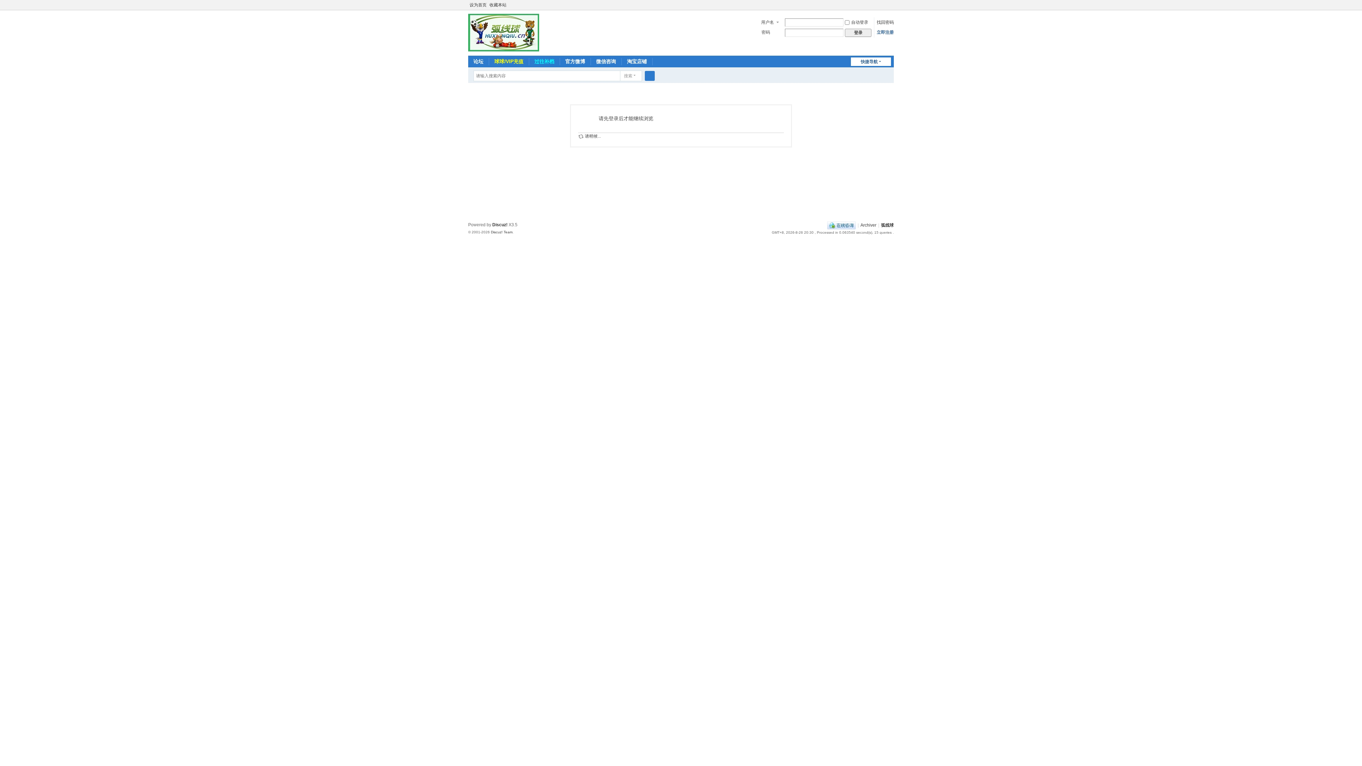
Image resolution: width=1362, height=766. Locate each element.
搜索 (628, 75)
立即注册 (885, 32)
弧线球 (887, 225)
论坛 (478, 61)
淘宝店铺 (637, 61)
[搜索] (650, 76)
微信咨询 (606, 61)
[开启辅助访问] (892, 5)
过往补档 (544, 61)
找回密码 (885, 22)
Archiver (868, 225)
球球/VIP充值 (509, 61)
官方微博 (575, 61)
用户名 (767, 22)
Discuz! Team (502, 232)
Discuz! (500, 224)
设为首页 (478, 4)
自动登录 (859, 22)
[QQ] (841, 225)
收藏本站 (497, 4)
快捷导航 (869, 61)
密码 (766, 32)
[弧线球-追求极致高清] (503, 32)
